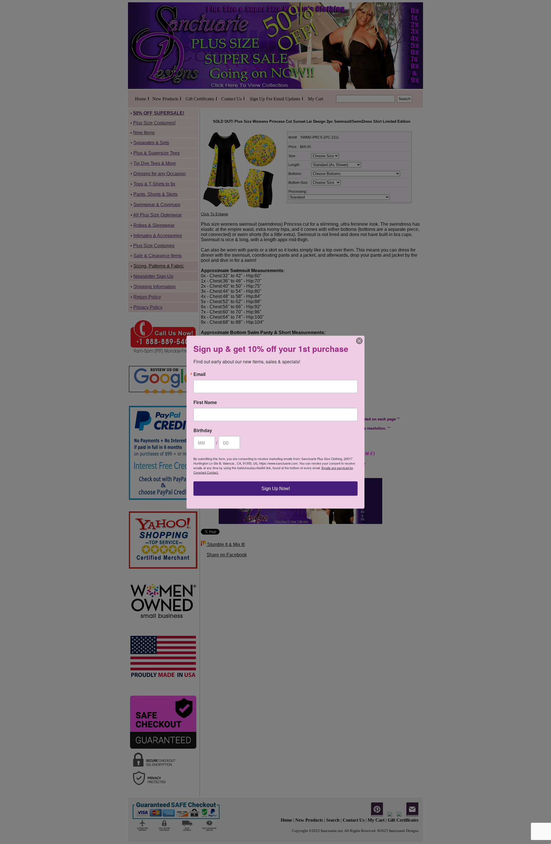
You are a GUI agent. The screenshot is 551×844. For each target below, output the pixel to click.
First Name (205, 402)
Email (199, 374)
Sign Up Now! (275, 488)
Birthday (202, 430)
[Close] (359, 340)
